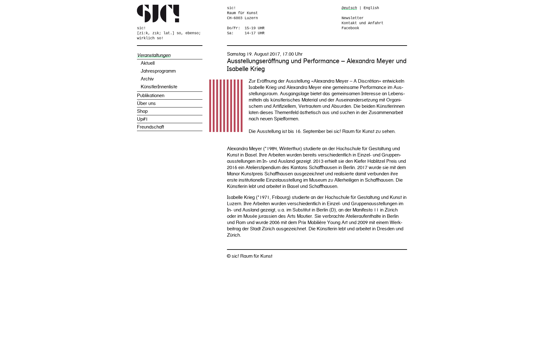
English (371, 8)
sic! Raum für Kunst (158, 13)
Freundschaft (150, 127)
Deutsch (349, 8)
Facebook (350, 28)
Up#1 (142, 119)
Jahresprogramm (158, 71)
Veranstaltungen (153, 55)
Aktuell (148, 63)
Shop (142, 111)
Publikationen (150, 95)
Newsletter (353, 18)
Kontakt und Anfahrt (362, 23)
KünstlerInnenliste (159, 87)
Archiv (147, 79)
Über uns (146, 103)
